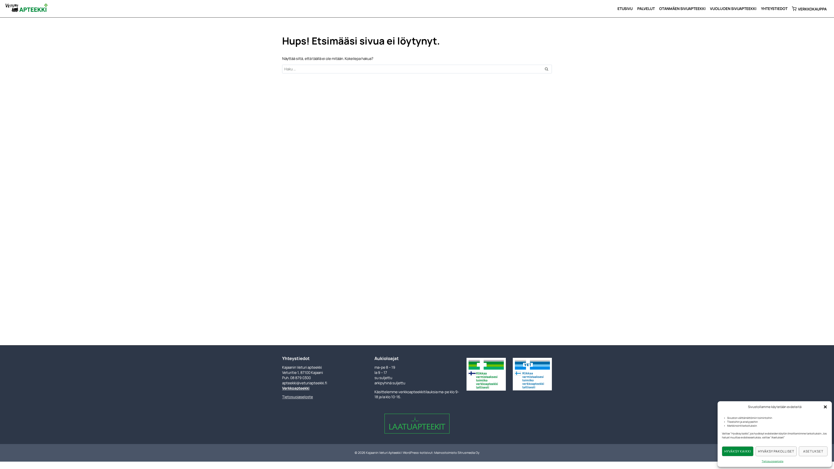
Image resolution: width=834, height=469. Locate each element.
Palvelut (646, 8)
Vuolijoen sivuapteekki (733, 8)
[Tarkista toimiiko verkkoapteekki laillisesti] (486, 374)
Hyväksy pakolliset (776, 451)
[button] (825, 407)
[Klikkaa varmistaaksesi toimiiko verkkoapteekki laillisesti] (532, 374)
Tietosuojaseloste (772, 461)
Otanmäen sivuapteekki (682, 8)
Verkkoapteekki (295, 388)
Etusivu (625, 8)
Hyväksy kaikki (737, 451)
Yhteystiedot (774, 8)
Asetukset (813, 451)
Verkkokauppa (812, 9)
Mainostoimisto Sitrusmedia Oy (457, 453)
